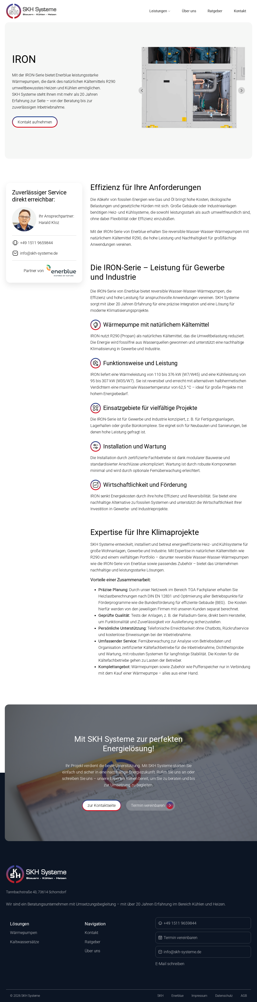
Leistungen (158, 11)
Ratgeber (215, 11)
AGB (244, 996)
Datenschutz (224, 996)
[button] (142, 90)
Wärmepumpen (23, 932)
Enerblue (177, 996)
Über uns (189, 11)
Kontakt (240, 11)
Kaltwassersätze (24, 941)
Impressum (199, 996)
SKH (160, 996)
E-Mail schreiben (169, 963)
